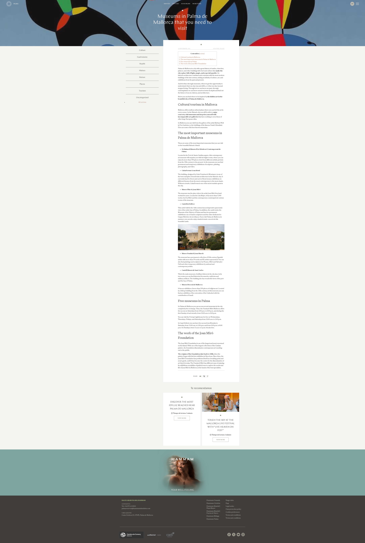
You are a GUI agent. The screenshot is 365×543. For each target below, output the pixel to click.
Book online (185, 3)
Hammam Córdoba (213, 503)
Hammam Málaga (212, 516)
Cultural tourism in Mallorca (189, 57)
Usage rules (230, 500)
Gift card (175, 3)
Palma (15, 4)
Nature (142, 77)
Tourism (142, 91)
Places (142, 84)
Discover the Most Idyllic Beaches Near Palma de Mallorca (182, 405)
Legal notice (230, 506)
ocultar (202, 53)
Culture (142, 50)
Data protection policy (233, 509)
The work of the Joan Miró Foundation (192, 64)
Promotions (196, 3)
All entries (142, 102)
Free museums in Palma (188, 62)
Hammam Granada (213, 500)
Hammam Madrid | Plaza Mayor (213, 507)
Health (142, 64)
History (142, 71)
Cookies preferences (233, 512)
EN (352, 4)
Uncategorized (142, 98)
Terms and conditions (233, 515)
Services (167, 3)
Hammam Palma (212, 519)
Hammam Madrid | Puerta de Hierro (213, 512)
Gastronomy (142, 57)
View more (182, 418)
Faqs (227, 503)
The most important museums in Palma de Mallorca (197, 59)
